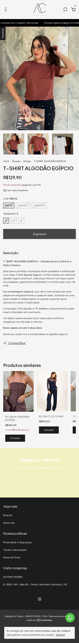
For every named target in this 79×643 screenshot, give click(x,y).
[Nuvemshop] (39, 620)
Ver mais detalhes (17, 190)
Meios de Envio (11, 557)
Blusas (27, 161)
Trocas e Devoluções (14, 550)
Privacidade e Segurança (17, 542)
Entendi (60, 635)
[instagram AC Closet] (39, 599)
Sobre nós (8, 523)
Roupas (16, 161)
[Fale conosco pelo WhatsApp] (70, 617)
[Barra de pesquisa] (65, 10)
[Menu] (6, 10)
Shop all (7, 515)
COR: (10, 198)
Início (6, 161)
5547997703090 (12, 577)
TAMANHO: (10, 214)
